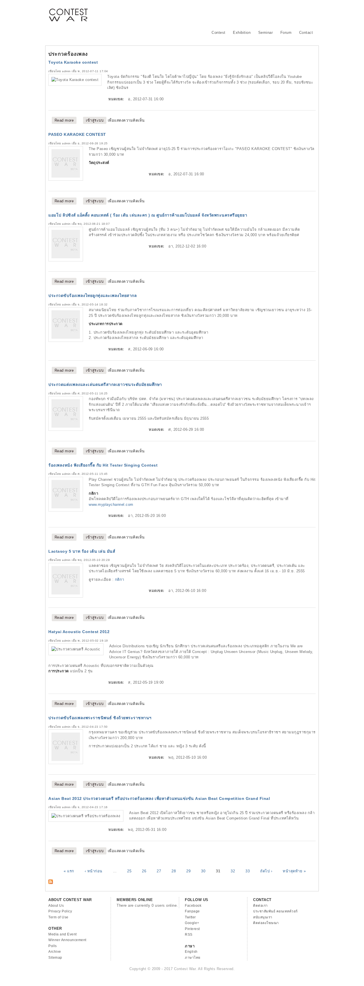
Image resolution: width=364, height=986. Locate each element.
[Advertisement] (212, 13)
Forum (286, 32)
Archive (54, 952)
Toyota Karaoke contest (73, 62)
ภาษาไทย (192, 958)
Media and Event (62, 934)
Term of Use (58, 917)
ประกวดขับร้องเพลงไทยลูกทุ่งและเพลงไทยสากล (92, 295)
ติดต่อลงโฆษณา (266, 923)
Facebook (193, 906)
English (191, 952)
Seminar (265, 32)
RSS (189, 935)
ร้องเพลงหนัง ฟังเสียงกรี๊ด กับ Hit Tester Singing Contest (103, 465)
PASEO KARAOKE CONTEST (77, 134)
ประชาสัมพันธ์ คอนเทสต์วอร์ (275, 911)
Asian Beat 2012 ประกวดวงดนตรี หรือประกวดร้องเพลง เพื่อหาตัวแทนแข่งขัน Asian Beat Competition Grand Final (159, 798)
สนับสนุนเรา (262, 917)
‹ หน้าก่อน (93, 871)
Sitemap (55, 958)
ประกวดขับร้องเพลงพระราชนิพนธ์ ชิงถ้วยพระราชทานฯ (100, 717)
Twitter (190, 917)
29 (188, 871)
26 (144, 871)
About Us (56, 906)
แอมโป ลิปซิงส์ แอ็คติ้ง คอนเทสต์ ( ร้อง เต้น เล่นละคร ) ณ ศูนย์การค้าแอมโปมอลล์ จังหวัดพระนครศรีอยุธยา (147, 215)
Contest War (68, 11)
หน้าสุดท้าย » (294, 871)
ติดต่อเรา (260, 906)
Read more (66, 120)
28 (173, 871)
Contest (219, 32)
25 (129, 871)
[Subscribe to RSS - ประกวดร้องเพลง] (50, 883)
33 (247, 871)
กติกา (119, 579)
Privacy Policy (60, 911)
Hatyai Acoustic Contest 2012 (78, 631)
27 (159, 871)
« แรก (69, 871)
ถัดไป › (266, 871)
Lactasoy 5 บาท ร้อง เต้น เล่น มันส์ (81, 551)
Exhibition (242, 32)
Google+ (192, 923)
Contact (306, 32)
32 (233, 871)
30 (203, 871)
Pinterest (192, 929)
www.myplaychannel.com (111, 504)
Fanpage (192, 911)
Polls (52, 946)
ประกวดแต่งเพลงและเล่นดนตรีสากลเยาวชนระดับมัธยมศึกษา (105, 384)
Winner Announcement (67, 940)
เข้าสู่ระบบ (95, 120)
